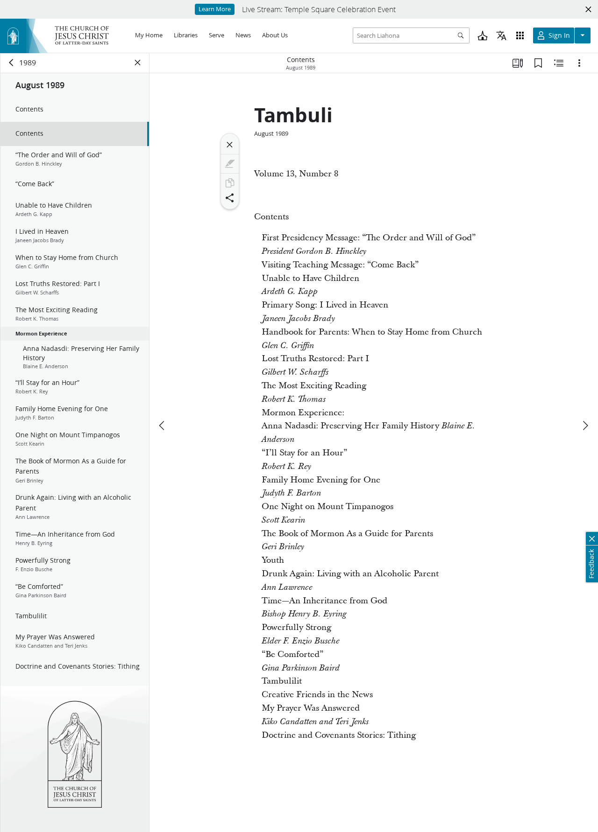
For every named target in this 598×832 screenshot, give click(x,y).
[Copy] (229, 182)
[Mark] (229, 163)
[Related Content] (558, 63)
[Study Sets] (517, 63)
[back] (11, 62)
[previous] (162, 425)
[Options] (579, 63)
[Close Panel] (137, 62)
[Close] (229, 144)
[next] (585, 425)
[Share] (229, 197)
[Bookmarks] (538, 63)
